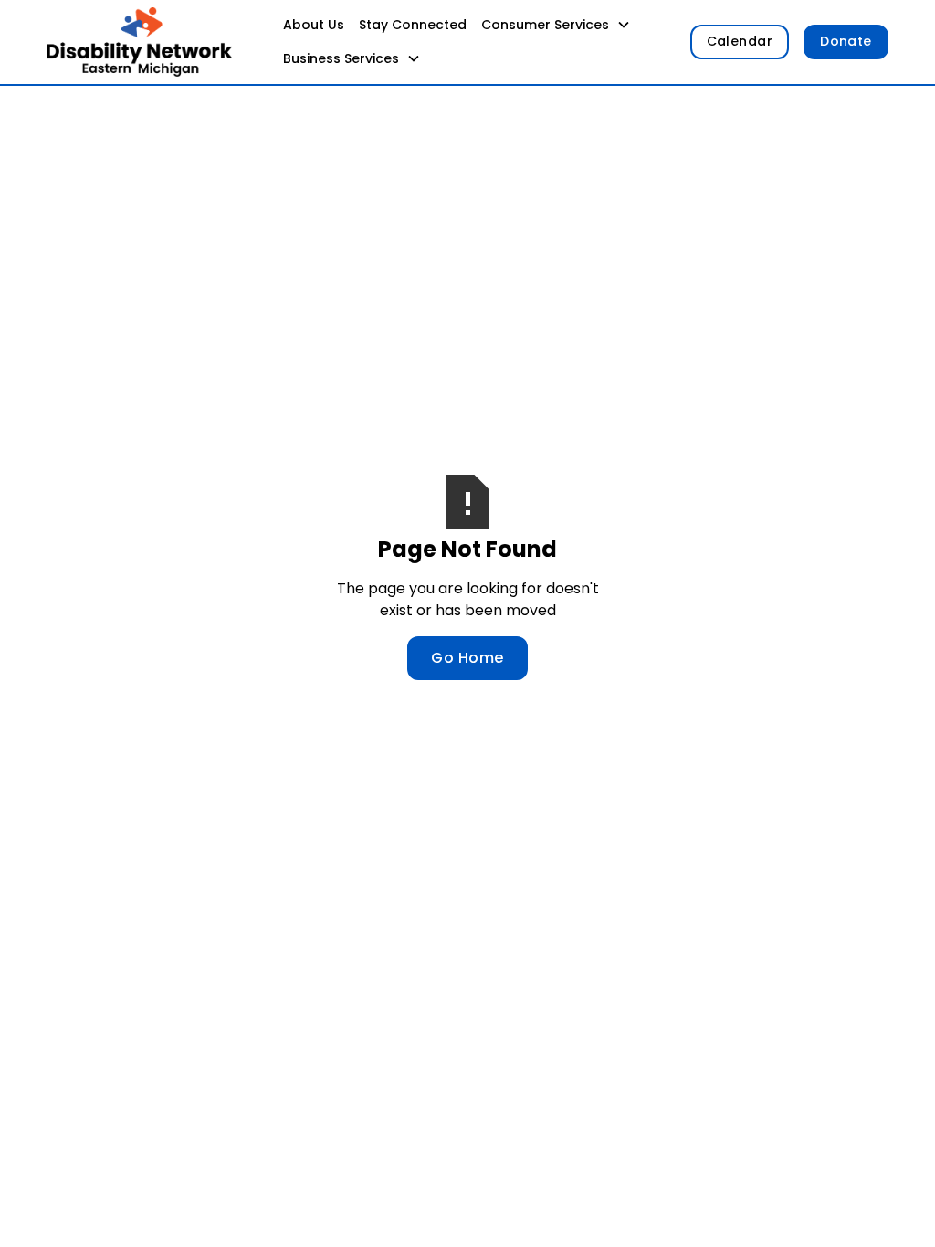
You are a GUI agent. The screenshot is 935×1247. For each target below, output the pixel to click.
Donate (846, 41)
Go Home (467, 657)
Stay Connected (413, 25)
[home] (139, 42)
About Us (313, 25)
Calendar (740, 41)
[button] (556, 25)
